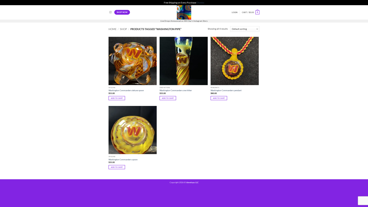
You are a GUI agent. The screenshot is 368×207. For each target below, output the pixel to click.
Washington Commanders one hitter (176, 90)
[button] (234, 12)
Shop (123, 29)
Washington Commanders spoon (123, 159)
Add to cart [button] (117, 98)
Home (112, 29)
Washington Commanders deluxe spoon (126, 90)
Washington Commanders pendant (226, 90)
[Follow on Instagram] (110, 12)
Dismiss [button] (200, 2)
